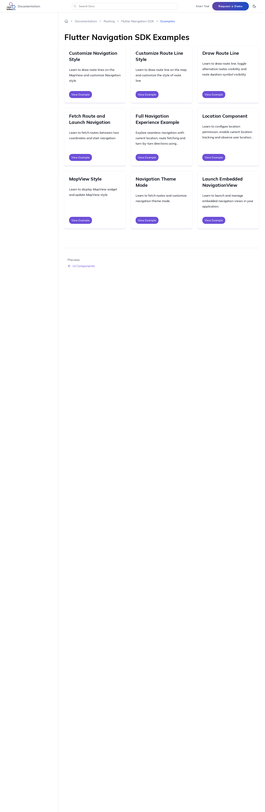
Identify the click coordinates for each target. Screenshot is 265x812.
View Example (80, 94)
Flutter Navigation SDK (137, 21)
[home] (66, 21)
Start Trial (202, 6)
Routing (109, 21)
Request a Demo (230, 6)
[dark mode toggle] (254, 6)
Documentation (86, 21)
